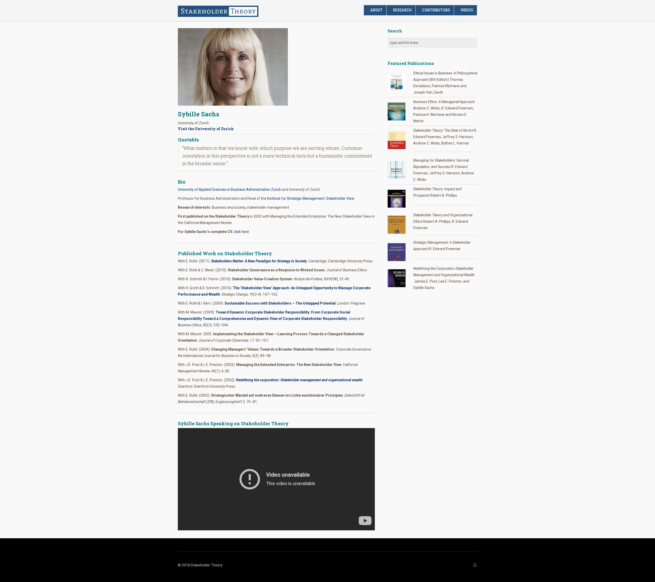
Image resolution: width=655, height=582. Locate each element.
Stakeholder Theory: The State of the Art (443, 130)
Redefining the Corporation (434, 268)
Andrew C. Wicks (426, 143)
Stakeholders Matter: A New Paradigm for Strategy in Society (259, 261)
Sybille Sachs (198, 114)
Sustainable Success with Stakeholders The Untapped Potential (280, 303)
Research (402, 10)
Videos (467, 10)
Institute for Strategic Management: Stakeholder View (310, 198)
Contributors (436, 10)
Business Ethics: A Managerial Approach (444, 102)
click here (241, 232)
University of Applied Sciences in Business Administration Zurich (229, 189)
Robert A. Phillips (443, 195)
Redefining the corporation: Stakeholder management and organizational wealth (299, 380)
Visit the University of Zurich (206, 128)
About (376, 10)
